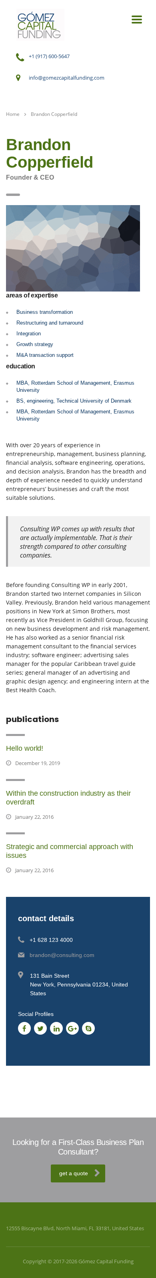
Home (13, 114)
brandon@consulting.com (62, 955)
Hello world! (24, 748)
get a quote (73, 1173)
